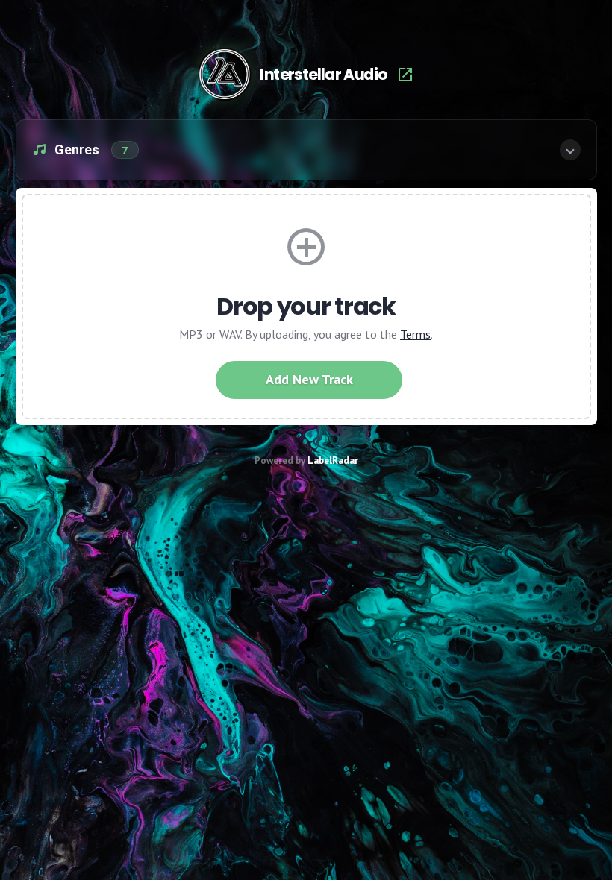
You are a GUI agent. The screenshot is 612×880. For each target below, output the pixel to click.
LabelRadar (332, 460)
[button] (306, 150)
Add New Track (309, 379)
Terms (415, 334)
